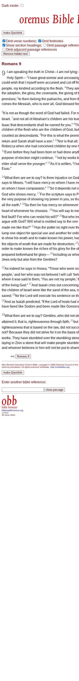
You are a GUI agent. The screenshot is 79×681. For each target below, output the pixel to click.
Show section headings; (24, 45)
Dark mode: (10, 5)
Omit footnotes (52, 41)
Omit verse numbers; (21, 41)
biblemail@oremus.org (12, 410)
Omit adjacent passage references (31, 49)
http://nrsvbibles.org (60, 367)
